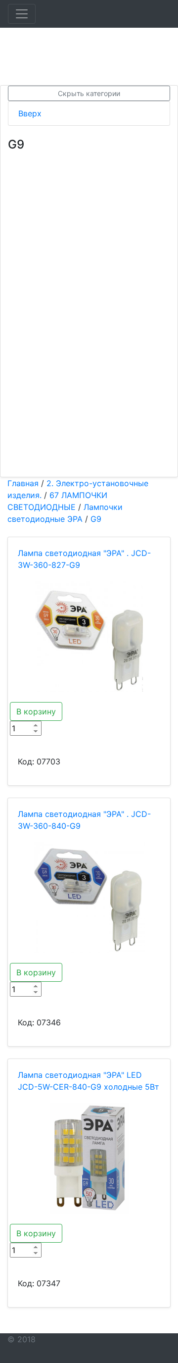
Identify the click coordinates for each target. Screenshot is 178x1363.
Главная (23, 483)
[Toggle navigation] (22, 14)
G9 (95, 519)
